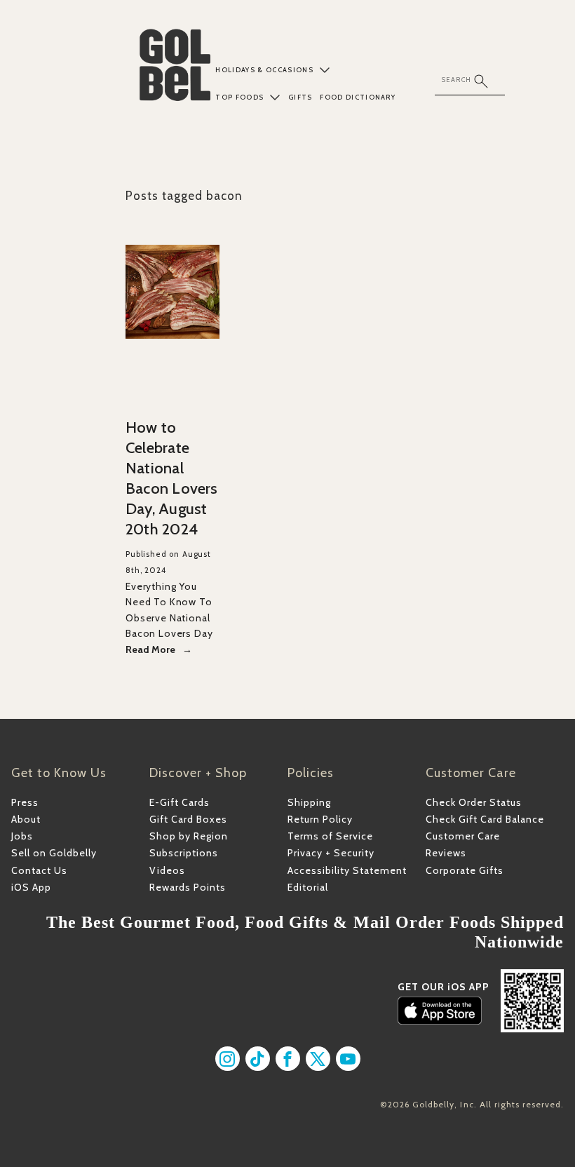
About (26, 819)
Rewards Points (187, 887)
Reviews (446, 852)
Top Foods (239, 97)
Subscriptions (183, 852)
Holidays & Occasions (264, 70)
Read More (150, 649)
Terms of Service (330, 836)
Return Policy (320, 819)
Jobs (22, 836)
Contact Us (39, 870)
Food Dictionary (357, 97)
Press (25, 802)
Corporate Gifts (464, 870)
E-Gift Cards (179, 802)
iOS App (31, 887)
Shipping (309, 802)
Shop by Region (188, 836)
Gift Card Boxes (188, 819)
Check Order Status (474, 802)
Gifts (300, 97)
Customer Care (463, 836)
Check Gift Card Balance (485, 819)
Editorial (308, 887)
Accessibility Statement (347, 870)
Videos (167, 870)
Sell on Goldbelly (54, 852)
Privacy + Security (331, 852)
